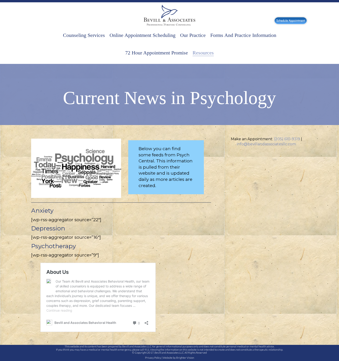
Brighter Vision (185, 357)
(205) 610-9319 (287, 139)
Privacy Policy (153, 357)
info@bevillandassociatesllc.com (266, 144)
